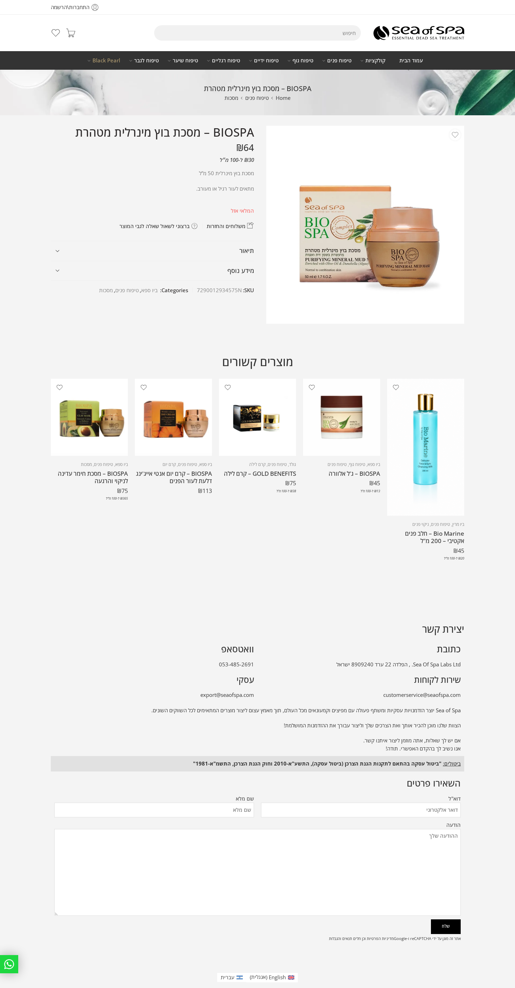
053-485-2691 (236, 664)
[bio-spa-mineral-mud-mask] (365, 225)
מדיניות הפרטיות (380, 938)
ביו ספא (149, 290)
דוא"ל (454, 798)
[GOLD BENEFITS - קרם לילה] (257, 417)
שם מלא (245, 798)
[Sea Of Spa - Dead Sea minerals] (418, 33)
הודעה (453, 825)
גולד (292, 464)
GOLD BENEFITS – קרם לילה (260, 473)
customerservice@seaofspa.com (422, 695)
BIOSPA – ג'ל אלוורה (354, 473)
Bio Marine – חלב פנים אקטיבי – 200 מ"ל (434, 537)
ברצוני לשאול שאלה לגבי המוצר (155, 225)
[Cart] (71, 33)
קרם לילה (257, 464)
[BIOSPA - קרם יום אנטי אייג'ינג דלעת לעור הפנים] (173, 417)
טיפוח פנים (339, 60)
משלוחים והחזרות (227, 225)
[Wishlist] (455, 134)
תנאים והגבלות (340, 938)
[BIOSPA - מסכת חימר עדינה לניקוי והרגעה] (89, 417)
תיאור (246, 250)
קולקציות (375, 60)
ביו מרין (458, 524)
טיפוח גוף (303, 60)
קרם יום (169, 464)
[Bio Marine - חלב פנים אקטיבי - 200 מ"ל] (425, 447)
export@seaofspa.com (227, 695)
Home (283, 98)
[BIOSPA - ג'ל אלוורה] (341, 417)
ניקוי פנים (420, 524)
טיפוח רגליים (226, 60)
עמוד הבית (411, 60)
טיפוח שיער (185, 60)
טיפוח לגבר (146, 60)
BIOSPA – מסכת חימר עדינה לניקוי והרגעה (93, 477)
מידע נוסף (240, 270)
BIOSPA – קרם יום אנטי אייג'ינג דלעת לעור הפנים (174, 477)
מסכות (231, 98)
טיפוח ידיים (266, 60)
